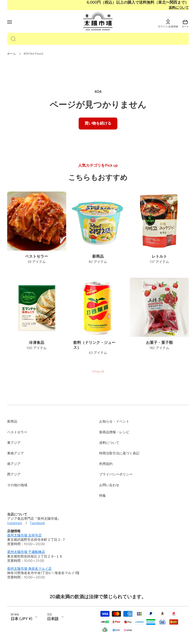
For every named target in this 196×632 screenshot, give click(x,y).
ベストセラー (17, 432)
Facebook (37, 523)
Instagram (14, 523)
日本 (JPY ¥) (21, 618)
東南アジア (15, 453)
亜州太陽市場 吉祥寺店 (24, 535)
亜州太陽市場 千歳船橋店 (26, 552)
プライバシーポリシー (116, 474)
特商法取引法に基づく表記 (119, 453)
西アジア (14, 474)
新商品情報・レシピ (114, 432)
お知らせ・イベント (114, 421)
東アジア (14, 443)
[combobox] (98, 39)
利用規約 (106, 464)
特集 (102, 496)
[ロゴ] (98, 21)
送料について (179, 8)
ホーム (11, 53)
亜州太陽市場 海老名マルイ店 (29, 569)
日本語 (53, 618)
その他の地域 (17, 485)
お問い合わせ (109, 485)
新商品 (12, 421)
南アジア (14, 464)
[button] (185, 22)
